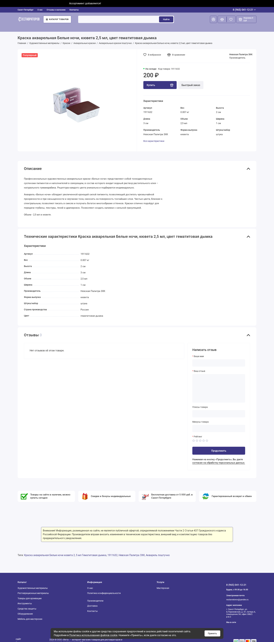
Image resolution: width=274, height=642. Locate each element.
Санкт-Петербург (25, 10)
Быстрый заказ (191, 85)
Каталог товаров (58, 19)
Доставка (92, 606)
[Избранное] (231, 19)
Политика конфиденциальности (104, 593)
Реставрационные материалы (33, 593)
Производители (95, 600)
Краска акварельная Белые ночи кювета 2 (49, 555)
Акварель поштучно (158, 555)
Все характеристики (153, 141)
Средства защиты (27, 608)
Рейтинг (198, 436)
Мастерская (163, 588)
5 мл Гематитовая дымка (91, 555)
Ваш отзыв (199, 371)
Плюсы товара (200, 407)
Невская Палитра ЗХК (240, 54)
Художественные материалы (33, 588)
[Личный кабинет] (213, 19)
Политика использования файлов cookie (93, 635)
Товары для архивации (30, 598)
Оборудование (25, 613)
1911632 (112, 555)
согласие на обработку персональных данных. (218, 462)
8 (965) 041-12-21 (243, 9)
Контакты (74, 10)
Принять (212, 633)
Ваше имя (199, 356)
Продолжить (218, 450)
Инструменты (25, 603)
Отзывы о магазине (56, 10)
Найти (166, 19)
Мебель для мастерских (30, 619)
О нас (40, 10)
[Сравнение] (222, 19)
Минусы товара (200, 422)
